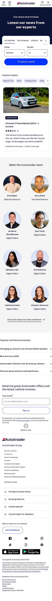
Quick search (16, 507)
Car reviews (23, 41)
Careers (7, 460)
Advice (34, 41)
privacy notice (24, 420)
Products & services (19, 492)
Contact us (8, 454)
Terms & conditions (11, 470)
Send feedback (12, 530)
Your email (7, 396)
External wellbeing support (14, 477)
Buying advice (16, 499)
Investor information (12, 464)
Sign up (26, 411)
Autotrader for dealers (21, 514)
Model (30, 47)
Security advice (10, 451)
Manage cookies (10, 482)
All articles (9, 41)
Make (7, 47)
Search (48, 5)
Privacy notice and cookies (14, 467)
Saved (42, 5)
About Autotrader (11, 457)
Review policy (9, 473)
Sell (9, 5)
